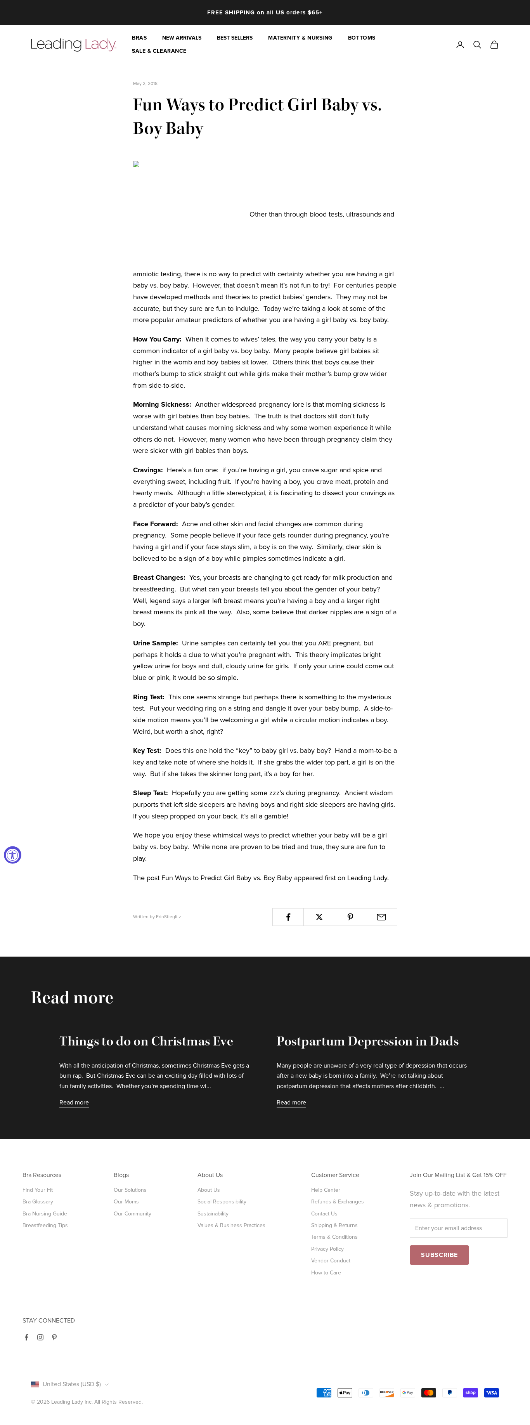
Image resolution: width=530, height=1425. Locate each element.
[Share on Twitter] (319, 917)
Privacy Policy (327, 1249)
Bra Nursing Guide (45, 1213)
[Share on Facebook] (288, 917)
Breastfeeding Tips (45, 1225)
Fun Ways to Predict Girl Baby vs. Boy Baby (226, 878)
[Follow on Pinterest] (54, 1337)
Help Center (325, 1190)
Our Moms (126, 1201)
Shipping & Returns (334, 1225)
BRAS (139, 38)
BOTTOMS (362, 38)
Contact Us (324, 1213)
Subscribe (439, 1255)
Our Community (132, 1213)
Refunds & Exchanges (337, 1201)
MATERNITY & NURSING (300, 38)
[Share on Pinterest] (350, 917)
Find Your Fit (38, 1190)
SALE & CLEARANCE (159, 51)
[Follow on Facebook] (26, 1337)
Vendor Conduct (330, 1260)
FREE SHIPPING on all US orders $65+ (265, 12)
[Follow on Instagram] (40, 1337)
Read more (74, 1102)
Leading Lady (367, 878)
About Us (208, 1190)
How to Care (326, 1272)
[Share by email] (381, 917)
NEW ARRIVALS (181, 38)
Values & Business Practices (231, 1225)
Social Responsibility (221, 1201)
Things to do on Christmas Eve (146, 1043)
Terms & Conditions (334, 1237)
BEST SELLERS (235, 38)
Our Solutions (130, 1190)
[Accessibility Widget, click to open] (12, 855)
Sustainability (213, 1213)
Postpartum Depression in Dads (368, 1043)
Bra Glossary (38, 1201)
